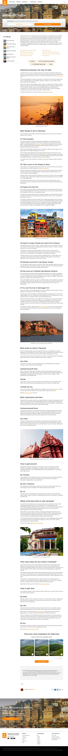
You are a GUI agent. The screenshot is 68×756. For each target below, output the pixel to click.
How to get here (45, 55)
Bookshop (40, 1)
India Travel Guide (41, 661)
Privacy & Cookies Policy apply (52, 748)
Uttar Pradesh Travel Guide (38, 64)
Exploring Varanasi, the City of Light (28, 50)
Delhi (46, 154)
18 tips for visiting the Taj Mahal (46, 61)
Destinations (24, 1)
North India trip (45, 168)
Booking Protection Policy (56, 738)
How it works (12, 1)
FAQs (23, 739)
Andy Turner (32, 689)
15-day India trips (44, 306)
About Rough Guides (25, 735)
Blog (23, 742)
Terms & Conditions (43, 748)
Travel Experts (33, 1)
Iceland (38, 739)
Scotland (38, 742)
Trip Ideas (18, 1)
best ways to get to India (32, 629)
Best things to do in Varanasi (26, 52)
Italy (37, 735)
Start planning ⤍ (10, 718)
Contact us (24, 738)
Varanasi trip (38, 144)
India (28, 37)
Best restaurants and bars (26, 55)
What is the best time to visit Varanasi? (50, 52)
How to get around (46, 50)
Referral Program (54, 739)
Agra (51, 64)
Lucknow (32, 61)
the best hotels (27, 392)
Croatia (38, 738)
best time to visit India (37, 523)
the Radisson (55, 389)
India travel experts (47, 92)
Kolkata (42, 611)
